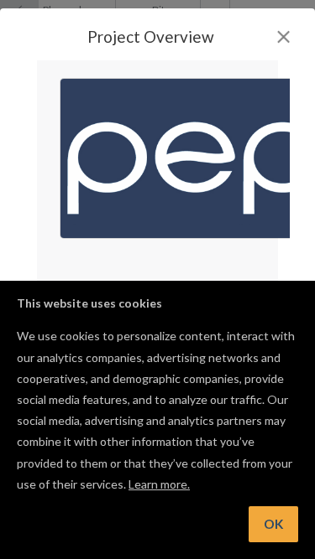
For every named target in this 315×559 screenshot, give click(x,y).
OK (273, 523)
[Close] (283, 37)
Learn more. (159, 484)
